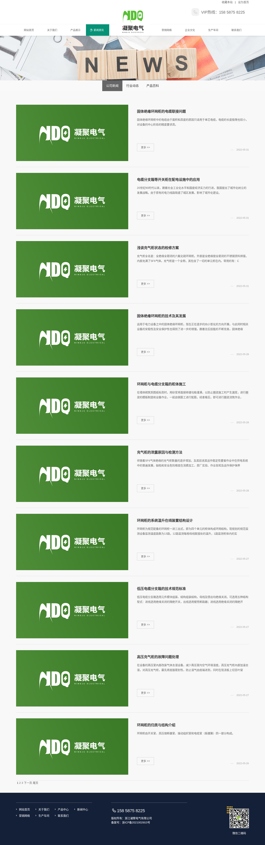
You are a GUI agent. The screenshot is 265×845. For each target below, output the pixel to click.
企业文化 (190, 30)
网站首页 (29, 30)
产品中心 (63, 809)
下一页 (28, 782)
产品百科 (152, 85)
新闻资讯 (99, 30)
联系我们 (236, 30)
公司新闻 (112, 85)
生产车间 (213, 30)
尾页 (35, 782)
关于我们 (52, 30)
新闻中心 (82, 809)
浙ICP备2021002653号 (136, 822)
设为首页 (243, 2)
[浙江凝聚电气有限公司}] (132, 17)
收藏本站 (227, 2)
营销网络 (167, 30)
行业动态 (132, 85)
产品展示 (75, 30)
